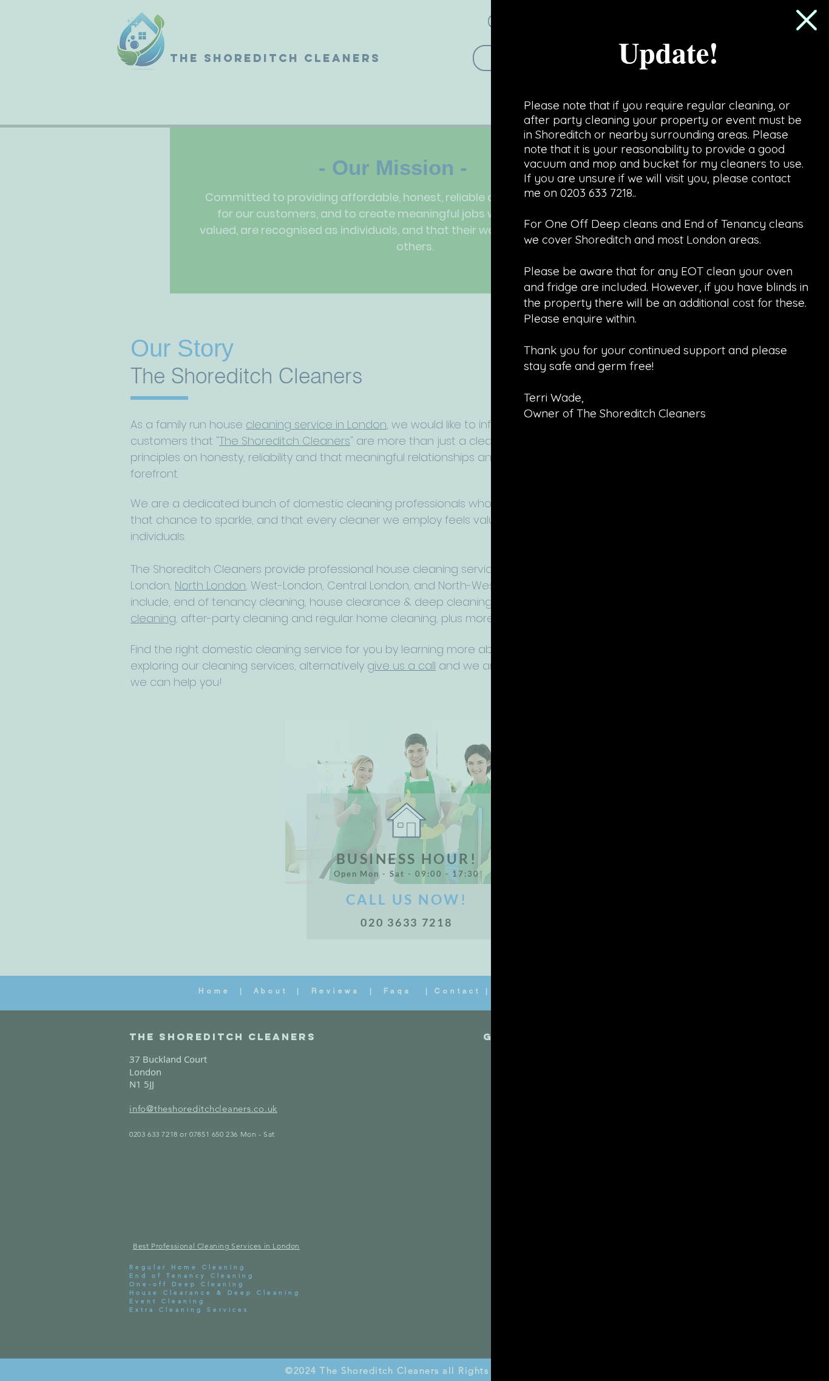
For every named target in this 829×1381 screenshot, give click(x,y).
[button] (806, 20)
